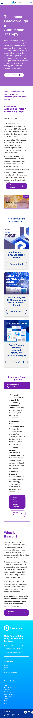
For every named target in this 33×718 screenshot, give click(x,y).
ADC (5, 685)
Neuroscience (8, 696)
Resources (14, 92)
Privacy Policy (6, 715)
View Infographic (15, 362)
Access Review (15, 264)
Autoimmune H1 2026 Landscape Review (16, 255)
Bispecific (7, 689)
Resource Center (9, 670)
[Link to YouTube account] (29, 712)
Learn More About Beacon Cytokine (16, 501)
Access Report (15, 311)
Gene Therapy (8, 694)
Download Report (13, 75)
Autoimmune (8, 687)
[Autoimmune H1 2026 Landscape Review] (16, 238)
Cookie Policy (13, 715)
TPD (5, 703)
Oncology (7, 698)
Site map (18, 715)
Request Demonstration (13, 613)
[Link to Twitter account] (25, 712)
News (6, 667)
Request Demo (16, 514)
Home (6, 92)
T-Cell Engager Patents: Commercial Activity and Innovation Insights (16, 350)
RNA (5, 701)
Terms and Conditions (10, 672)
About (6, 665)
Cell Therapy (8, 692)
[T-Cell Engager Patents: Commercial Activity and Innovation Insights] (16, 331)
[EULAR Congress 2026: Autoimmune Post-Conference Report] (16, 283)
